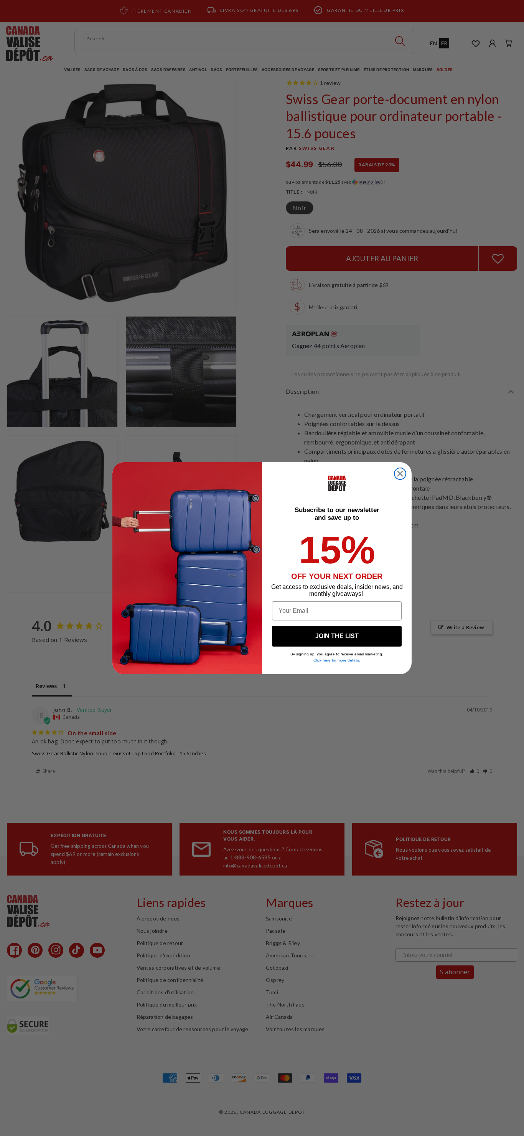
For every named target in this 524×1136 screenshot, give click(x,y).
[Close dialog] (400, 473)
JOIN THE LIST (337, 636)
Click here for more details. (336, 660)
